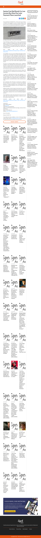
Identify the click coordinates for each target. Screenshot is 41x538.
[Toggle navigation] (3, 6)
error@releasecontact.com (15, 118)
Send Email (7, 105)
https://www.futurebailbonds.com (12, 111)
